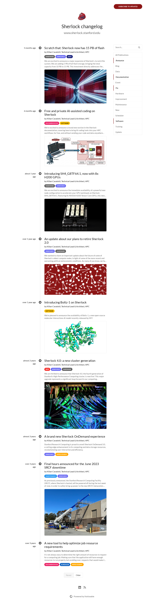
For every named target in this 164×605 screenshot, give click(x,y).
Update (118, 132)
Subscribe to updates (128, 7)
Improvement (121, 99)
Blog (117, 66)
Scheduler (119, 115)
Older (78, 575)
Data (117, 71)
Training (118, 126)
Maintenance (121, 104)
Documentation (122, 77)
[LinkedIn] (81, 587)
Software (119, 121)
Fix (117, 88)
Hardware (119, 93)
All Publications (122, 55)
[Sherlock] (82, 17)
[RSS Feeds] (85, 587)
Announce (120, 60)
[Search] (139, 47)
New (117, 110)
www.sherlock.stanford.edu (82, 33)
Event (117, 82)
